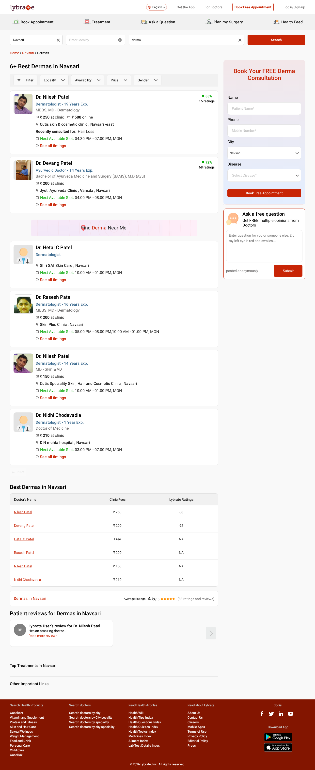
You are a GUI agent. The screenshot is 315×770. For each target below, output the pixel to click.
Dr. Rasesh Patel (54, 297)
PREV (20, 472)
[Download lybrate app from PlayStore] (278, 740)
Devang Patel (24, 526)
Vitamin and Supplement (27, 717)
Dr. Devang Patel (54, 163)
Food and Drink (20, 741)
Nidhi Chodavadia (27, 580)
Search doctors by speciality (89, 722)
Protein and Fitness (23, 722)
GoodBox (16, 755)
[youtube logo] (291, 715)
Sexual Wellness (21, 731)
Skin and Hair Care (23, 727)
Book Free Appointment (253, 7)
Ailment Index (138, 741)
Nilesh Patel (23, 512)
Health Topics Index (142, 731)
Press (192, 745)
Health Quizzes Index (143, 727)
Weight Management (24, 736)
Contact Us (195, 717)
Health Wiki (136, 713)
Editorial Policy (198, 741)
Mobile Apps (196, 727)
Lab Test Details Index (144, 745)
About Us (194, 713)
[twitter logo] (271, 715)
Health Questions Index (144, 722)
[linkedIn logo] (281, 715)
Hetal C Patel (24, 539)
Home (14, 53)
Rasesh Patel (24, 553)
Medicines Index (140, 736)
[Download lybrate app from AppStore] (278, 751)
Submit (288, 271)
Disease (234, 164)
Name (232, 97)
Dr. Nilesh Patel (52, 97)
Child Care (17, 750)
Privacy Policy (197, 736)
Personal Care (20, 745)
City (230, 141)
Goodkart (16, 713)
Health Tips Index (140, 717)
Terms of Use (197, 731)
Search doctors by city (84, 713)
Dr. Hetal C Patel (54, 247)
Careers (193, 722)
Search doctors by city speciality (91, 727)
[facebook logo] (262, 715)
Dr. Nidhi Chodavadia (58, 415)
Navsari (28, 53)
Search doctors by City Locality (90, 717)
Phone (232, 119)
